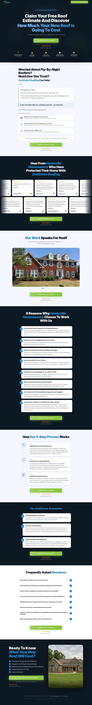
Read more (15, 190)
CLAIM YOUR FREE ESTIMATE (79, 2)
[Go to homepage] (7, 2)
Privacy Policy (65, 696)
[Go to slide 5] (47, 288)
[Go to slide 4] (46, 288)
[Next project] (76, 267)
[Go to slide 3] (45, 288)
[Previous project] (15, 267)
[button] (46, 580)
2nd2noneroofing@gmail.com (55, 696)
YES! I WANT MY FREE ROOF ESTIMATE (26, 677)
